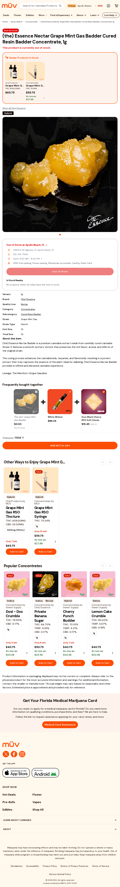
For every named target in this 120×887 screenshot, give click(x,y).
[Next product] (110, 462)
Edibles (30, 15)
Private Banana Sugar (40, 616)
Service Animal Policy (60, 874)
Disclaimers (16, 866)
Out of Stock (60, 271)
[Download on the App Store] (16, 772)
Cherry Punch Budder (69, 616)
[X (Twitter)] (5, 754)
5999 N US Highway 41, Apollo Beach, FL (33, 250)
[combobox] (40, 6)
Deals (6, 15)
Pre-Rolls (8, 802)
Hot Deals (9, 794)
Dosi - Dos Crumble (14, 613)
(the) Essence (28, 299)
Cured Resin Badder (31, 314)
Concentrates (31, 21)
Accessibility (32, 866)
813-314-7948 (20, 254)
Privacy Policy (50, 866)
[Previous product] (103, 462)
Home (5, 21)
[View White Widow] (60, 401)
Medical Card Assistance (60, 724)
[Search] (60, 5)
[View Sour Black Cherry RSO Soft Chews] (93, 401)
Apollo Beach (16, 21)
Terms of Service (100, 866)
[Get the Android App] (45, 772)
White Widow (55, 417)
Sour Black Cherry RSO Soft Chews (91, 418)
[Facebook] (14, 754)
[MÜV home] (9, 5)
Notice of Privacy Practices (74, 866)
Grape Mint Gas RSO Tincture (15, 512)
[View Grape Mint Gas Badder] (26, 401)
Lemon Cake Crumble (102, 613)
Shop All (38, 809)
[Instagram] (22, 754)
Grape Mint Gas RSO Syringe (43, 512)
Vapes (36, 802)
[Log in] (108, 6)
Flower (17, 15)
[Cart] (116, 5)
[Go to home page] (60, 744)
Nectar (24, 304)
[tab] (60, 234)
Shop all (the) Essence (14, 108)
